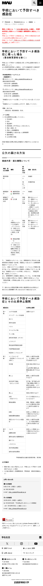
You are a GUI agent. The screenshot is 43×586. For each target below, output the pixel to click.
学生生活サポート (19, 22)
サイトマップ (30, 553)
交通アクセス (8, 548)
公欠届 (15, 199)
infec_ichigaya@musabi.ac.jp (24, 89)
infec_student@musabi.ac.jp (23, 79)
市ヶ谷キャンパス (31, 559)
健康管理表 (16, 191)
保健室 (31, 22)
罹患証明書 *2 (16, 240)
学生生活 (7, 22)
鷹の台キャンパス (10, 559)
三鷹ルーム (8, 568)
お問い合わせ (8, 553)
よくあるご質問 (30, 548)
